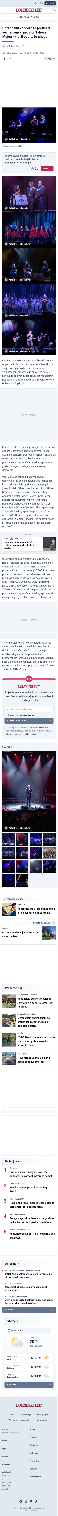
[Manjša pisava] (45, 58)
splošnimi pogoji (27, 715)
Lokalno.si (21, 905)
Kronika (20, 1033)
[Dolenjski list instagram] (26, 1501)
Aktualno (10, 1263)
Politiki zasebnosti (31, 734)
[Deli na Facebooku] (4, 58)
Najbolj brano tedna (17, 1214)
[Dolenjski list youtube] (31, 1501)
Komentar (13, 1168)
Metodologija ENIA (17, 1199)
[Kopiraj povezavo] (9, 58)
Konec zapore (22, 1054)
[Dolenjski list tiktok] (36, 1501)
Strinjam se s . (22, 715)
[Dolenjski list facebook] (21, 1501)
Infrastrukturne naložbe (26, 1014)
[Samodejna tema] (35, 3)
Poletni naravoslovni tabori (20, 1230)
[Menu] (4, 10)
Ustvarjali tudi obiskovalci (27, 995)
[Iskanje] (54, 10)
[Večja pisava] (54, 58)
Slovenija (18, 538)
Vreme (11, 1321)
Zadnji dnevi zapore (17, 1183)
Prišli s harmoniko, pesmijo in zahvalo (26, 1270)
